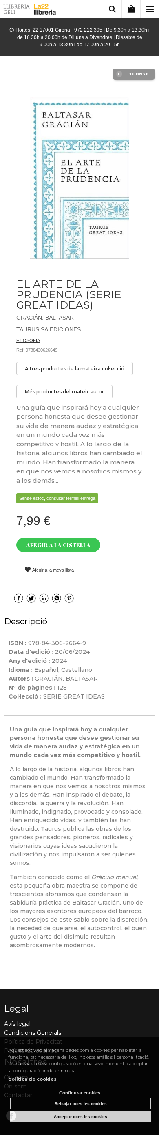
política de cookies (32, 1079)
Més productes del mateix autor (64, 392)
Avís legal (17, 1024)
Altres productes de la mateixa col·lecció (74, 368)
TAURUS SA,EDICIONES (48, 329)
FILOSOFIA (28, 340)
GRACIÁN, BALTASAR (45, 317)
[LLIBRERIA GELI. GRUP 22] (30, 10)
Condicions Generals (32, 1032)
